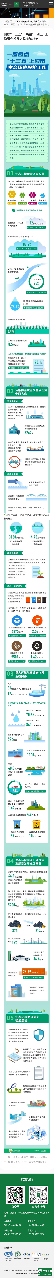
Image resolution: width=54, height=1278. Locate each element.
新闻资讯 (25, 21)
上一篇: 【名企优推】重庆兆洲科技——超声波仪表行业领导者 (27, 1157)
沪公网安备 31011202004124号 (27, 1273)
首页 (16, 21)
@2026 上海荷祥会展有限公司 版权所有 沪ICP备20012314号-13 (27, 1270)
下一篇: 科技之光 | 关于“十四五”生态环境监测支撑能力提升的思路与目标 (27, 1162)
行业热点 (35, 21)
